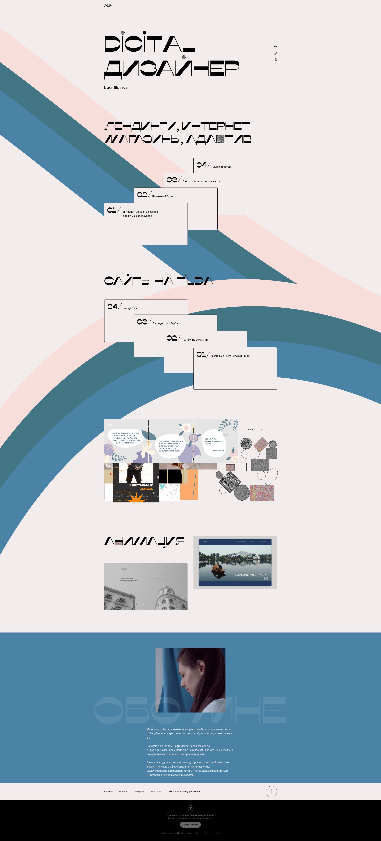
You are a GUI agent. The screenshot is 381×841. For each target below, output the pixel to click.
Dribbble (123, 791)
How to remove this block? (171, 833)
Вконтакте (156, 791)
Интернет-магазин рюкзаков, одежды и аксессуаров (140, 213)
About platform (193, 833)
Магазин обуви (222, 166)
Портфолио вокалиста (195, 339)
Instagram (139, 791)
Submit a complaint (212, 833)
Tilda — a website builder (201, 815)
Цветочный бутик (163, 196)
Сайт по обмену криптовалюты (202, 181)
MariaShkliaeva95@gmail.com (184, 791)
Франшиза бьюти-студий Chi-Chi (231, 356)
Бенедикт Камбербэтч (166, 323)
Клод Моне (130, 308)
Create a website (190, 825)
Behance (108, 791)
